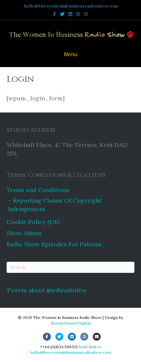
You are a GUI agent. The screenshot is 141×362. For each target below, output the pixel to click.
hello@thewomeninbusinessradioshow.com (71, 6)
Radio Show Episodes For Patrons (54, 244)
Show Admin (24, 233)
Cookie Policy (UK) (33, 222)
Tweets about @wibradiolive (47, 290)
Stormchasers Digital (71, 323)
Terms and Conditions (38, 190)
